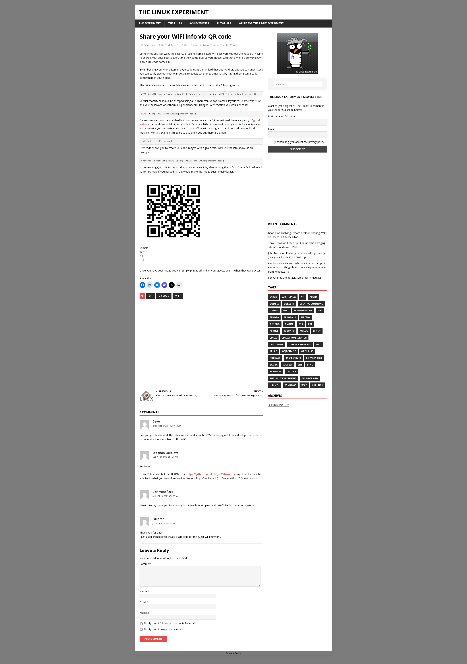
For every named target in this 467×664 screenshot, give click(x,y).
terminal (275, 371)
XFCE (304, 385)
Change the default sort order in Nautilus (297, 277)
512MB (273, 296)
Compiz (274, 303)
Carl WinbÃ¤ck (163, 492)
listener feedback (299, 344)
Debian (274, 310)
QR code (164, 295)
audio (313, 296)
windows (290, 385)
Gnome (289, 324)
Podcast (275, 358)
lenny (317, 330)
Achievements (199, 23)
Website (144, 612)
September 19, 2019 (155, 45)
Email (143, 602)
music (273, 351)
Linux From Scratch (294, 337)
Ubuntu (274, 385)
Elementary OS (303, 310)
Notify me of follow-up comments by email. (170, 623)
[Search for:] (298, 84)
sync (310, 364)
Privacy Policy (233, 653)
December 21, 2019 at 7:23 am (167, 426)
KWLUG (304, 330)
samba (273, 364)
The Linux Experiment (283, 378)
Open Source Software (197, 45)
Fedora (274, 317)
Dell (286, 310)
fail (319, 310)
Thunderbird (310, 378)
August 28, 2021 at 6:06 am (165, 496)
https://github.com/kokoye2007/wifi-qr (210, 474)
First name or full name (282, 116)
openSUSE (307, 351)
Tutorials (224, 23)
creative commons (311, 303)
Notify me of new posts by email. (163, 629)
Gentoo (275, 324)
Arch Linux (289, 296)
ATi (302, 296)
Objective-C (289, 351)
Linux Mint (276, 344)
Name (144, 591)
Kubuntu (289, 330)
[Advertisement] (201, 345)
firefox (305, 317)
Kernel (274, 330)
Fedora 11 (290, 317)
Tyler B (174, 45)
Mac (318, 344)
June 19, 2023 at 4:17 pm (164, 523)
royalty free (314, 358)
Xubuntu (317, 385)
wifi (177, 295)
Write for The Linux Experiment (261, 23)
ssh (300, 364)
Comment (145, 564)
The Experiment (150, 23)
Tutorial (215, 45)
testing (291, 371)
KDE (310, 324)
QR (150, 295)
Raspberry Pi (293, 358)
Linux (273, 337)
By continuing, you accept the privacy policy (298, 142)
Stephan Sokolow (165, 453)
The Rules (175, 23)
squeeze (288, 364)
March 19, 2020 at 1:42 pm (165, 457)
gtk (300, 324)
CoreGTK (289, 303)
